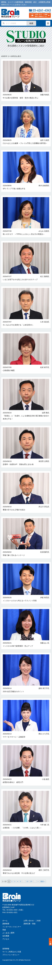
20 (31, 881)
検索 (31, 23)
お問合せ (50, 942)
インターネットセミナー (11, 927)
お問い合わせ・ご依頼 (32, 921)
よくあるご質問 (8, 933)
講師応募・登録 (29, 924)
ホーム (4, 921)
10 (27, 881)
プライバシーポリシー (10, 955)
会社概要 (5, 936)
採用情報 (5, 949)
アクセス (5, 939)
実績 (4, 930)
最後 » (42, 881)
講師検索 (5, 924)
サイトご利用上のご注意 (11, 952)
